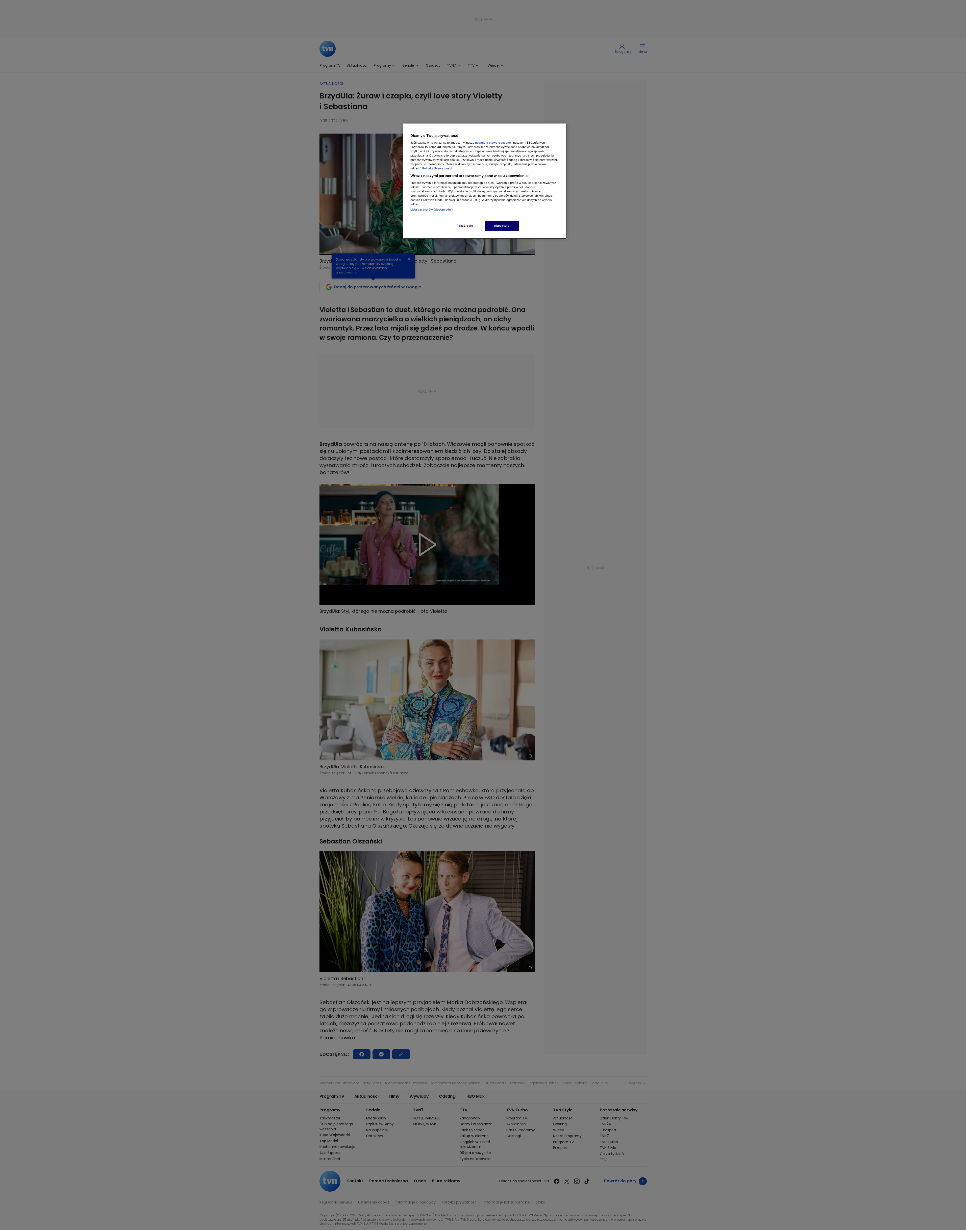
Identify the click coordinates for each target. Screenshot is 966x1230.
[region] (485, 181)
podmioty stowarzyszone (493, 142)
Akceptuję (501, 225)
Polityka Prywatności (437, 168)
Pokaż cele (465, 225)
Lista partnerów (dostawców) (431, 209)
